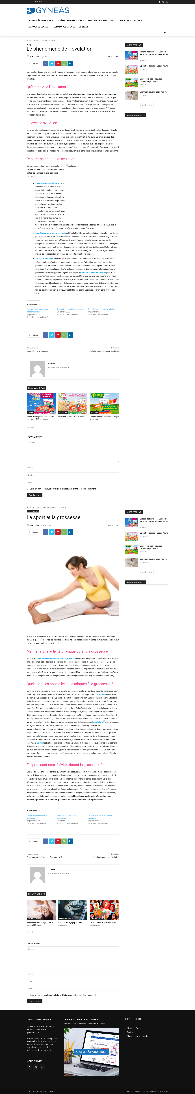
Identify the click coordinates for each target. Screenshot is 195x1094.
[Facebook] (159, 1)
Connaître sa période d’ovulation (70, 309)
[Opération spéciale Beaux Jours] (72, 403)
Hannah (35, 57)
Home (29, 40)
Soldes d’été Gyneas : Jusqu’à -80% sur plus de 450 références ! (154, 54)
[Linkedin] (166, 1)
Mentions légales (134, 1028)
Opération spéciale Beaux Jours (71, 417)
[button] (165, 33)
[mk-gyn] (91, 1052)
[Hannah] (28, 56)
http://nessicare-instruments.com (58, 367)
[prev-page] (28, 425)
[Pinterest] (58, 63)
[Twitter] (52, 63)
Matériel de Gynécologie (137, 1036)
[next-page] (32, 425)
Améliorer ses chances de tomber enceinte (37, 310)
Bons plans (63, 412)
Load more (146, 105)
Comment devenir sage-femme (153, 92)
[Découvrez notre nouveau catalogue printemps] (104, 403)
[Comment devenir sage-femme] (131, 95)
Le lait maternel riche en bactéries (104, 351)
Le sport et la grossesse (37, 351)
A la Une (30, 412)
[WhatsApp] (64, 63)
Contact (130, 1032)
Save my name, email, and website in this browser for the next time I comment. (63, 488)
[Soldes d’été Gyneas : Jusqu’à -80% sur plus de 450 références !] (41, 403)
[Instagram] (163, 1)
